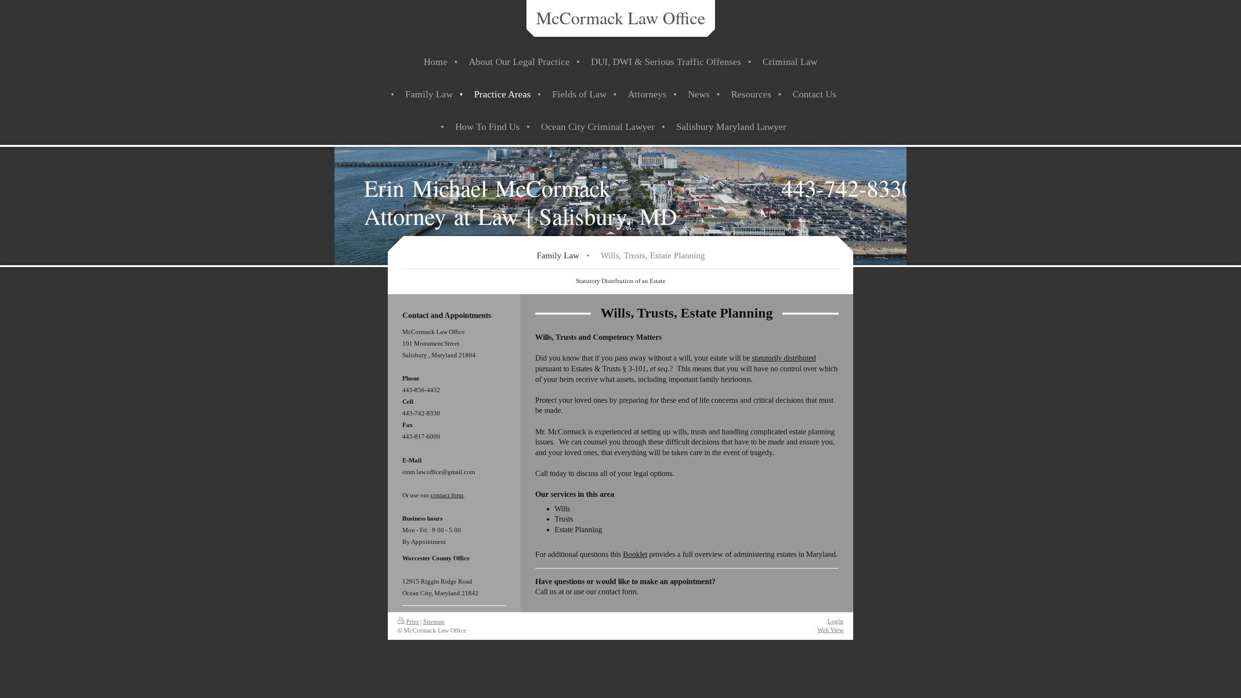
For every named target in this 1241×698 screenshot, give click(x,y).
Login (835, 621)
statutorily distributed (784, 358)
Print (412, 621)
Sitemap (434, 621)
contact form (446, 495)
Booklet (635, 554)
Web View (830, 630)
